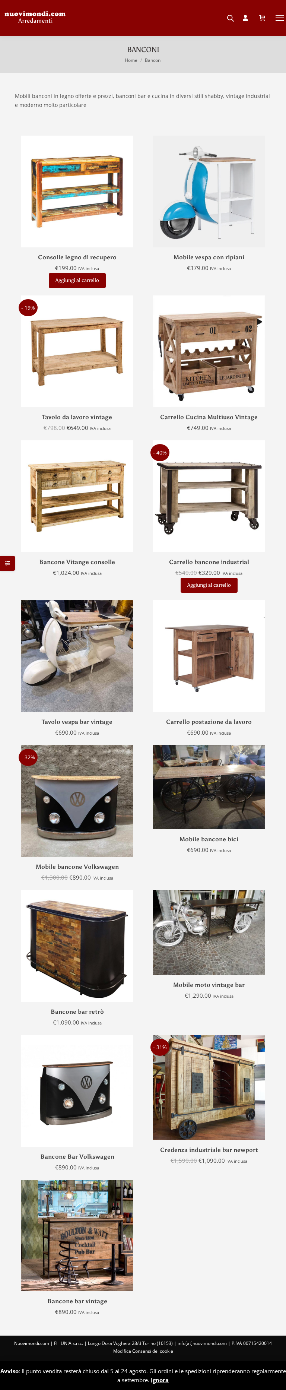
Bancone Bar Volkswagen (77, 1156)
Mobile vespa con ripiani (209, 257)
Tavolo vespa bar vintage (77, 721)
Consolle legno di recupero (77, 257)
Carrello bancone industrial (209, 562)
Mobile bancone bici (208, 839)
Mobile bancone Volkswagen (77, 866)
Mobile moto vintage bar (209, 984)
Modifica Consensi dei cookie (143, 1351)
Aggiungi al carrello (77, 280)
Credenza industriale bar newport (209, 1149)
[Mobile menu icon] (279, 17)
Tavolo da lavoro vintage (77, 417)
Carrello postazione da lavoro (209, 721)
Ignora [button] (160, 1380)
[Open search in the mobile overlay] (230, 16)
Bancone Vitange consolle (77, 562)
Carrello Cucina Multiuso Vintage (209, 417)
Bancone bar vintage (77, 1301)
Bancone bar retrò (77, 1011)
